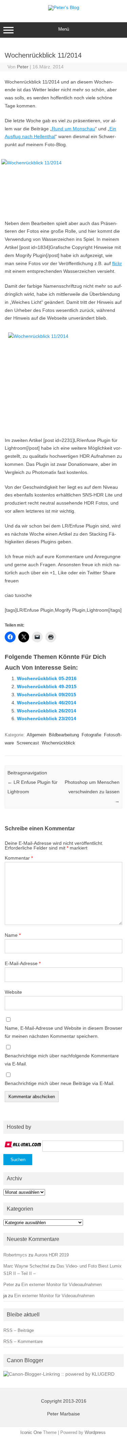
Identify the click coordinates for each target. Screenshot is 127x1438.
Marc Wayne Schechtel (26, 1266)
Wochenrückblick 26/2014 (46, 710)
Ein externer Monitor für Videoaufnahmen (61, 1284)
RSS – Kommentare (23, 1341)
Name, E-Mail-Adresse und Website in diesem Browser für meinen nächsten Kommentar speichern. (63, 1032)
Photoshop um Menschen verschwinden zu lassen (92, 791)
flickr (117, 263)
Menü (63, 29)
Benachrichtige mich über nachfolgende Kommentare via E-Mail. (62, 1059)
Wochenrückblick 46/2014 (46, 702)
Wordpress (95, 1432)
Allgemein (36, 734)
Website (13, 992)
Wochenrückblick (58, 742)
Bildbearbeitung (64, 734)
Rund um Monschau (73, 128)
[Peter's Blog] (63, 7)
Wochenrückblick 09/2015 (46, 694)
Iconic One (31, 1432)
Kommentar (19, 858)
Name (13, 935)
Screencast (28, 742)
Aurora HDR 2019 (52, 1254)
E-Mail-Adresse (23, 963)
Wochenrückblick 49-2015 (47, 686)
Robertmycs (15, 1254)
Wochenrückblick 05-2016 (47, 678)
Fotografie (91, 734)
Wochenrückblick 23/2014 (46, 718)
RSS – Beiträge (18, 1330)
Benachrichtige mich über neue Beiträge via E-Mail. (59, 1083)
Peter (22, 66)
